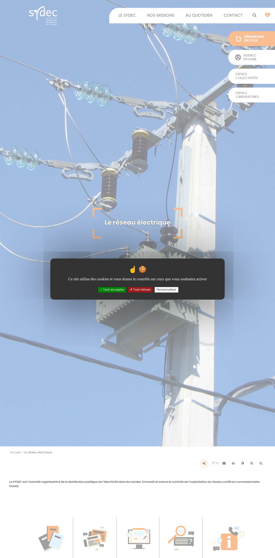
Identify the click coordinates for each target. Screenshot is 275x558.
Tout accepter (113, 289)
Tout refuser (141, 289)
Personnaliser (166, 289)
